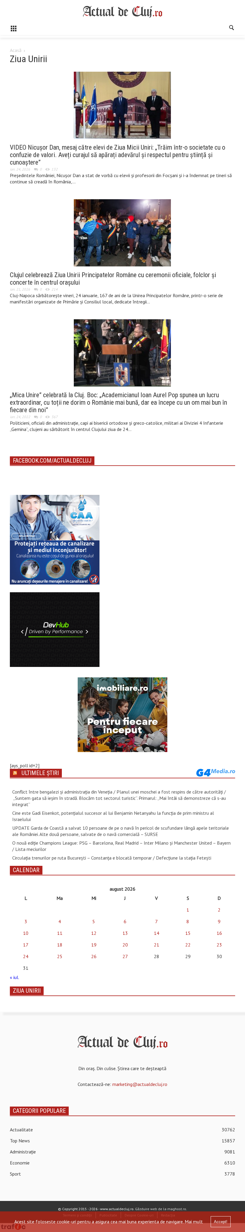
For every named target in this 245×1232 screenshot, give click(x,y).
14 (156, 933)
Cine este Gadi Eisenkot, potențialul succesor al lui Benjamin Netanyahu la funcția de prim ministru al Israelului (113, 816)
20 (125, 945)
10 (25, 933)
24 (25, 956)
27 (125, 956)
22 (188, 945)
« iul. (14, 977)
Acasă (16, 50)
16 (219, 933)
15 (188, 933)
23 (219, 945)
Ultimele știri (40, 773)
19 (94, 945)
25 (59, 956)
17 (25, 945)
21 (156, 945)
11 (59, 933)
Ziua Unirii (27, 990)
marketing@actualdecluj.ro (139, 1084)
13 (125, 933)
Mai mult (194, 1222)
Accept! (220, 1221)
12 (94, 933)
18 (59, 945)
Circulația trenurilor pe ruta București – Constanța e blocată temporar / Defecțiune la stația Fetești (111, 858)
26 (94, 956)
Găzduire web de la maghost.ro (160, 1209)
